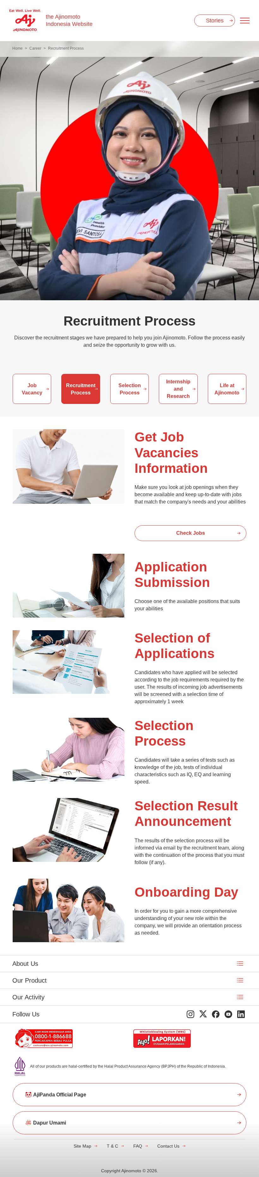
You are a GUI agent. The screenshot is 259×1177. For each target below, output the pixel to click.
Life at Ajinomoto (226, 389)
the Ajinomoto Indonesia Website (69, 20)
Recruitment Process (80, 389)
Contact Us (168, 1146)
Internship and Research (178, 389)
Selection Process (129, 389)
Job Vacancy (32, 389)
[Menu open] (245, 20)
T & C (112, 1146)
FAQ (137, 1146)
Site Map (82, 1146)
